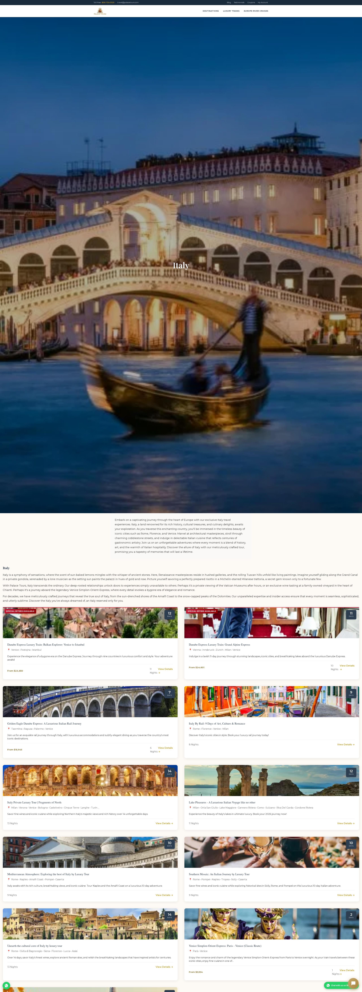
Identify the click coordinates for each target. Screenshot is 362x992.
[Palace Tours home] (100, 11)
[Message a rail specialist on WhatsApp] (6, 985)
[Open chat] (353, 983)
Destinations (211, 11)
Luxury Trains (231, 11)
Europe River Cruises (256, 11)
